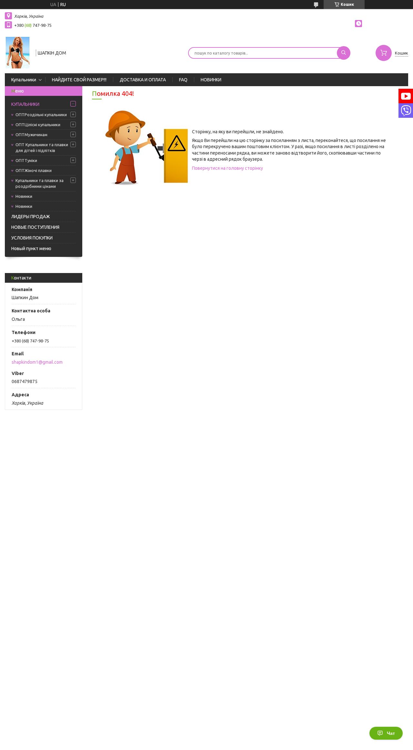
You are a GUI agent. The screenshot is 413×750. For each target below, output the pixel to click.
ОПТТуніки (26, 160)
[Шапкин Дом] (17, 52)
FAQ (183, 79)
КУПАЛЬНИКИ (25, 104)
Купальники (23, 79)
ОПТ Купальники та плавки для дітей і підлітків (41, 147)
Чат (391, 733)
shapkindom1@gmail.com (37, 362)
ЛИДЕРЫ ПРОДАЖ (30, 216)
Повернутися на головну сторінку (227, 168)
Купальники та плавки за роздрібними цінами (39, 183)
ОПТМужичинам (31, 134)
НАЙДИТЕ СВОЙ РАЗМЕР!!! (79, 79)
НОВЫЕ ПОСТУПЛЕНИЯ (35, 227)
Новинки (23, 196)
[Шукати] (343, 53)
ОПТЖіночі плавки (33, 170)
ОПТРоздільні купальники (41, 114)
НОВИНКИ (211, 79)
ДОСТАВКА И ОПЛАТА (143, 79)
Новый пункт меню (31, 248)
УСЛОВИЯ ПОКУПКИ (32, 237)
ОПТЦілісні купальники (37, 124)
